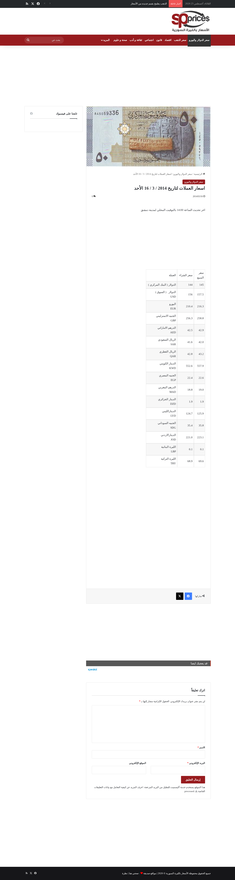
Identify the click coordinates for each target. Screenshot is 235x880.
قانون (159, 40)
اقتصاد (168, 40)
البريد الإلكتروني (196, 763)
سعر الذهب (180, 40)
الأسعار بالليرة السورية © (176, 873)
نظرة (124, 873)
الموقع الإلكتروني (137, 763)
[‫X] (179, 596)
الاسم (201, 747)
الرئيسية (198, 174)
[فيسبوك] (188, 596)
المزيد (106, 40)
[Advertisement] (117, 75)
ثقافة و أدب (136, 40)
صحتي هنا (134, 873)
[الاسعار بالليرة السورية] (190, 21)
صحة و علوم (120, 40)
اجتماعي (149, 40)
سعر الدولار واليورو (199, 40)
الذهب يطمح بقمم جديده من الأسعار (149, 3)
